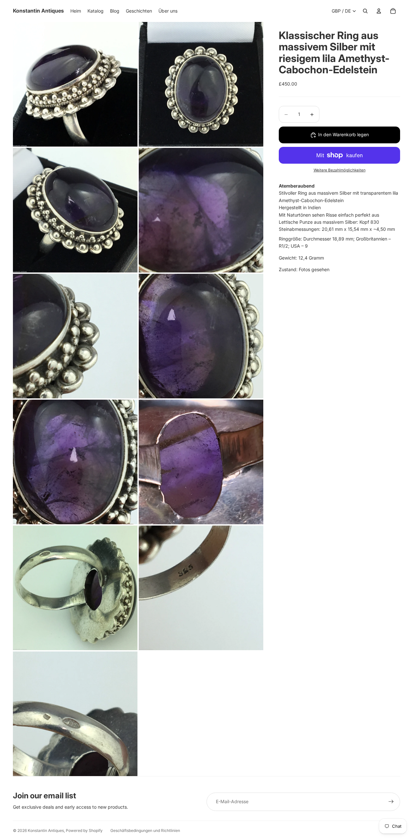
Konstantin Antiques (46, 830)
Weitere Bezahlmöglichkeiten (340, 170)
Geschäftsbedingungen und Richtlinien (145, 830)
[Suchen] (365, 11)
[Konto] (379, 11)
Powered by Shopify (84, 830)
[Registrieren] (391, 801)
